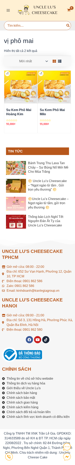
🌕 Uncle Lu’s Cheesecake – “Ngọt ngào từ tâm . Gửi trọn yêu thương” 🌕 (47, 185)
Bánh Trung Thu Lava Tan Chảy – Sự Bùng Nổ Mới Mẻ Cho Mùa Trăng (48, 167)
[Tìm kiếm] (68, 25)
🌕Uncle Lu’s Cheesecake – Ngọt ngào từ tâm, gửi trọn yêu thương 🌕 (48, 203)
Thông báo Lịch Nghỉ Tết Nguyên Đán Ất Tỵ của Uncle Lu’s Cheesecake (45, 221)
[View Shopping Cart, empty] (69, 10)
